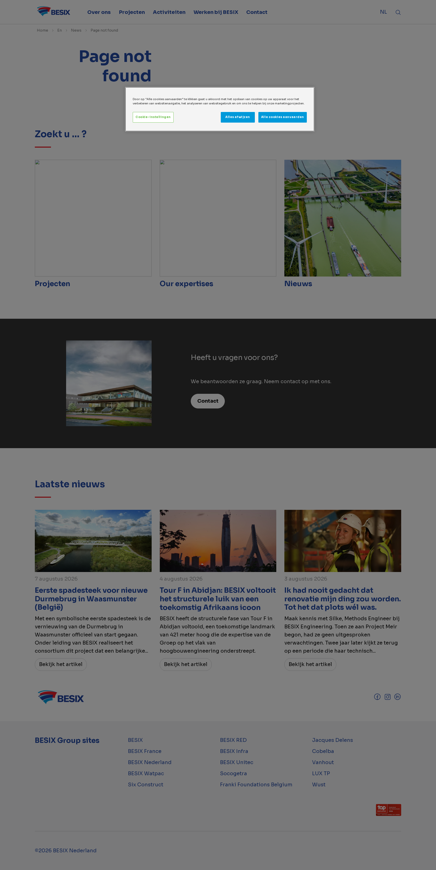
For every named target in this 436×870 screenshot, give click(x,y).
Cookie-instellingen (153, 117)
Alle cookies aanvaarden (282, 117)
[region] (219, 109)
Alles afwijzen (237, 117)
